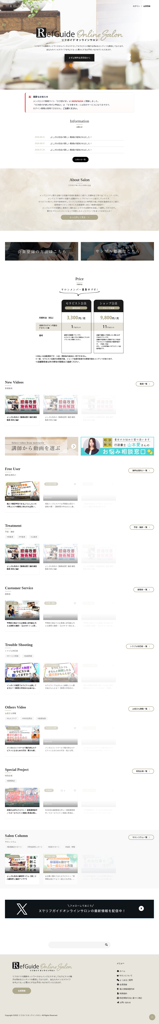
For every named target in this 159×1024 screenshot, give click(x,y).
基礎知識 (42, 718)
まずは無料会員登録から (79, 58)
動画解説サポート (15, 847)
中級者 (22, 537)
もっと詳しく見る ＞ (79, 217)
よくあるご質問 (126, 980)
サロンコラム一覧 (139, 837)
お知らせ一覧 (80, 159)
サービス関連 (13, 656)
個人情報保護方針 (127, 989)
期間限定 (11, 781)
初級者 (10, 537)
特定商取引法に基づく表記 (130, 998)
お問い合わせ (125, 1002)
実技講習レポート (35, 847)
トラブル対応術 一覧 (138, 646)
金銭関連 (28, 656)
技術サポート (54, 847)
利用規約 (123, 993)
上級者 (34, 537)
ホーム (122, 971)
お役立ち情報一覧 (139, 709)
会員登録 (146, 6)
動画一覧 (143, 384)
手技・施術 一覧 (140, 527)
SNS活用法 (27, 718)
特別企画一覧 (141, 771)
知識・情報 (70, 847)
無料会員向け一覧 (139, 470)
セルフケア (12, 718)
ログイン (136, 6)
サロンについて (125, 975)
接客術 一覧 (142, 589)
